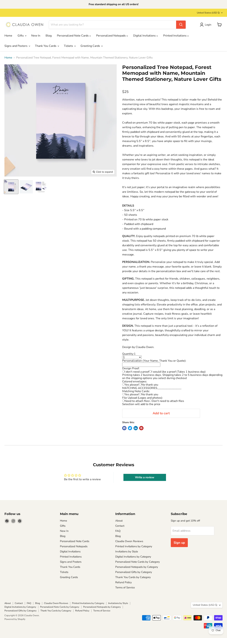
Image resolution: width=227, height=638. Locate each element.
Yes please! (131, 385)
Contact (119, 526)
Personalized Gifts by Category (133, 572)
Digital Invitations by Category (133, 556)
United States (208, 12)
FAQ (118, 531)
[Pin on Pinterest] (141, 428)
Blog (49, 36)
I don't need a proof (136, 372)
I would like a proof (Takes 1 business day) (178, 372)
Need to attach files (137, 401)
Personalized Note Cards (73, 36)
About (119, 520)
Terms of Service (125, 587)
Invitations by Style (126, 551)
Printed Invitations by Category (133, 546)
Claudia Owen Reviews (129, 541)
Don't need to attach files (168, 401)
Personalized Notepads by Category (136, 567)
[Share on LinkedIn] (136, 428)
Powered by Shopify (14, 619)
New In (35, 36)
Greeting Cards (91, 46)
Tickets (69, 46)
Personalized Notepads (111, 36)
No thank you (149, 385)
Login (208, 24)
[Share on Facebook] (124, 428)
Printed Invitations (175, 36)
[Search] (181, 25)
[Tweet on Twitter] (130, 428)
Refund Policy (123, 582)
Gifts (21, 36)
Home (8, 36)
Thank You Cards (46, 46)
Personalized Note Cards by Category (137, 562)
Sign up (179, 543)
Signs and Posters (16, 46)
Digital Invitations (144, 36)
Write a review (144, 477)
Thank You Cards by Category (133, 577)
